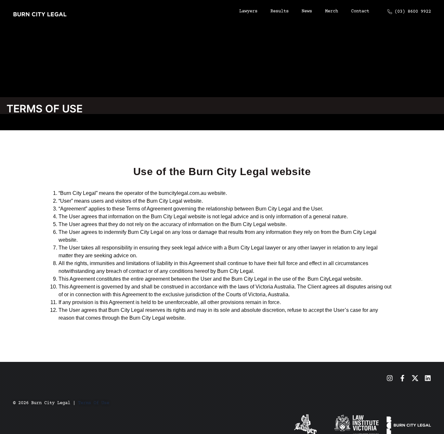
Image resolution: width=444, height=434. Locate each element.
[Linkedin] (427, 378)
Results (279, 11)
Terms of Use (93, 403)
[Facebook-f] (402, 378)
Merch (331, 11)
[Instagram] (389, 378)
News (307, 11)
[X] (415, 378)
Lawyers (248, 11)
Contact (360, 11)
